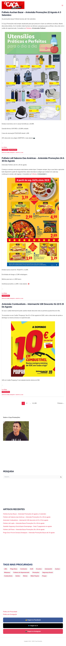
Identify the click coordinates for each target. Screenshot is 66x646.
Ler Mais (4, 147)
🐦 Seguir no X (33, 625)
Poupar (44, 576)
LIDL (5, 569)
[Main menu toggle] (62, 5)
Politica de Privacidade (10, 611)
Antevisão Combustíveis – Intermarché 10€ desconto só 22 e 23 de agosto (25, 520)
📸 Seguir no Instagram (33, 631)
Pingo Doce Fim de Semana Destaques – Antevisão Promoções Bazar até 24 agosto (29, 532)
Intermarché (48, 569)
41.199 (33, 403)
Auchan (57, 569)
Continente (23, 569)
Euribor (18, 576)
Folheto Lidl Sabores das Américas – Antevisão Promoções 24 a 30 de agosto (26, 517)
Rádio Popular (35, 576)
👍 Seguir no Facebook (33, 620)
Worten (25, 576)
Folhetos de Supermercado (21, 572)
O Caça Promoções (3, 9)
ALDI (31, 569)
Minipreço (7, 572)
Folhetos (28, 28)
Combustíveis (8, 576)
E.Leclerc (39, 569)
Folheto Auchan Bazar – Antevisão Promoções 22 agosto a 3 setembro (24, 514)
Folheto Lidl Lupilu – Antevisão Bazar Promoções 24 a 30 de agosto (23, 523)
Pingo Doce (13, 569)
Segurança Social (47, 572)
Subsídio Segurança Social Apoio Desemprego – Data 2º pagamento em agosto (27, 526)
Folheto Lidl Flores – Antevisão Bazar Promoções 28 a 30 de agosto (24, 529)
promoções (13, 149)
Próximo (60, 403)
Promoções (36, 572)
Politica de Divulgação (10, 614)
